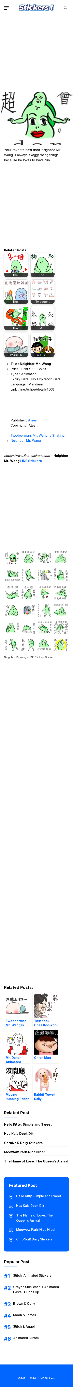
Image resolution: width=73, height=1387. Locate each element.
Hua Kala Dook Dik (18, 1134)
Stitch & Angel (24, 1326)
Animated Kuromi (26, 1338)
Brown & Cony (24, 1303)
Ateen (32, 420)
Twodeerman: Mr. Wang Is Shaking (37, 435)
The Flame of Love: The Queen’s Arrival (36, 1161)
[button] (65, 7)
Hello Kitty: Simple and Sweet (28, 1124)
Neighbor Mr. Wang (26, 440)
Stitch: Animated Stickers (32, 1275)
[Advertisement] (36, 52)
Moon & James (24, 1315)
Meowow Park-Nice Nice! (24, 1152)
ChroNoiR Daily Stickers (23, 1143)
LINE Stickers (31, 461)
